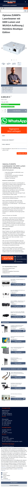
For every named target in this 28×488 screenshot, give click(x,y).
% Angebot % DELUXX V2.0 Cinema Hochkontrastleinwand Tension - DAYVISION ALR (17, 326)
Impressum (3, 467)
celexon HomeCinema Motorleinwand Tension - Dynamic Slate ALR (17, 347)
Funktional (5, 478)
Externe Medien (6, 475)
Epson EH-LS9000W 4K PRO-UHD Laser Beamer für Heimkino (18, 291)
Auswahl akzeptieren (14, 485)
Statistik (5, 474)
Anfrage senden (21, 153)
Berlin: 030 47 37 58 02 (7, 92)
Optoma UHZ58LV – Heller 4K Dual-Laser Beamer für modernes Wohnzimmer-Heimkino (18, 302)
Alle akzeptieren (14, 482)
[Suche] (25, 11)
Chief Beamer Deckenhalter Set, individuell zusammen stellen (16, 383)
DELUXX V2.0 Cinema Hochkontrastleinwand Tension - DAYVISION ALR (16, 359)
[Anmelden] (1, 8)
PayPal (4, 476)
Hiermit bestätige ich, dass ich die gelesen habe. (15, 149)
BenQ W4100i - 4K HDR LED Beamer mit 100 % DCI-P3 (18, 280)
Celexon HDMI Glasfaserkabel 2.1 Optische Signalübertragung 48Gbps (17, 373)
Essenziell (5, 472)
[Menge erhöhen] (5, 110)
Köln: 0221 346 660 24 (7, 90)
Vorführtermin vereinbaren (10, 5)
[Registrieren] (4, 8)
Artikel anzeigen (18, 341)
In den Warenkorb (17, 110)
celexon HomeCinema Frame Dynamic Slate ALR (17, 337)
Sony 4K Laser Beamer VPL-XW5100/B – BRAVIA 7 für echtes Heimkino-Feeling (18, 312)
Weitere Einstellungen (5, 479)
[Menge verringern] (5, 112)
